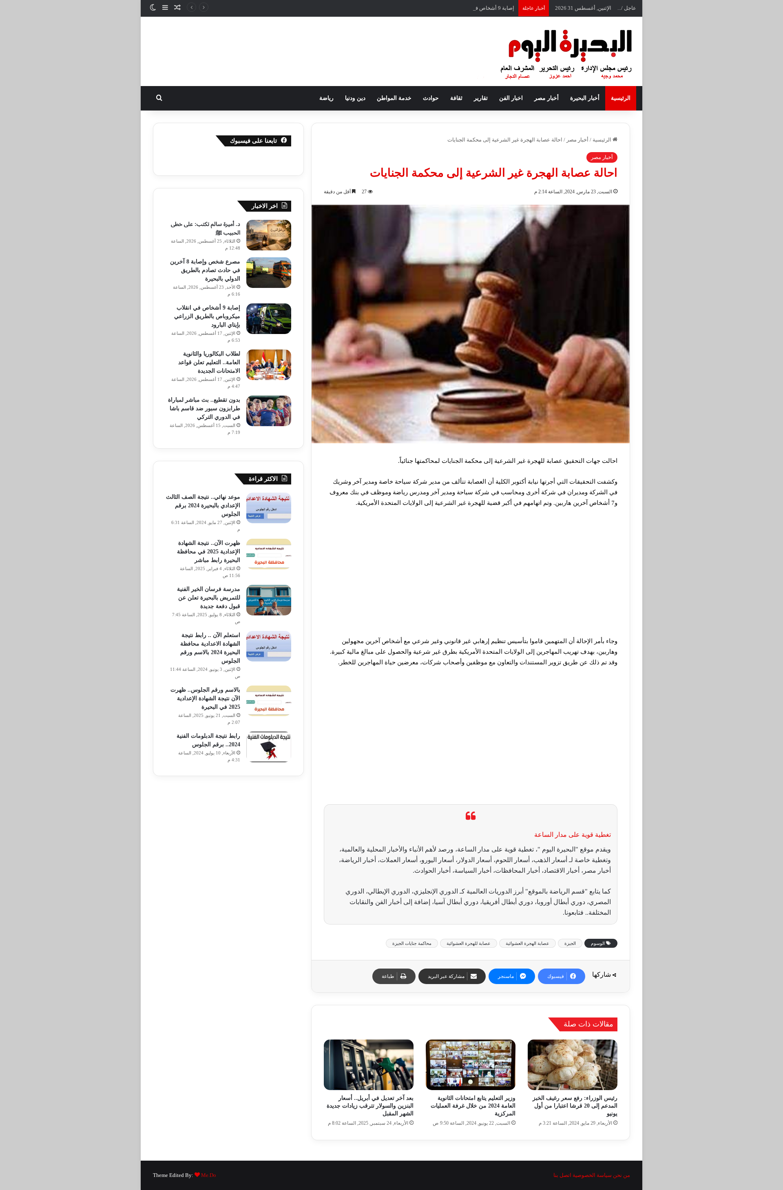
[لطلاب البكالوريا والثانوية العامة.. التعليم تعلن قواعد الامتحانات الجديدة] (268, 364)
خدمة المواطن (394, 98)
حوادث (431, 98)
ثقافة (456, 98)
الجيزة (570, 943)
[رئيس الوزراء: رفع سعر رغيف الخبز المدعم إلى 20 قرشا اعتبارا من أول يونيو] (572, 1065)
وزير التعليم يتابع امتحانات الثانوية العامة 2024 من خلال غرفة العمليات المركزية (473, 1106)
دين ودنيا (355, 98)
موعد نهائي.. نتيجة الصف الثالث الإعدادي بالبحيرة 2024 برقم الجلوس (203, 505)
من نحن (621, 1175)
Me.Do (208, 1175)
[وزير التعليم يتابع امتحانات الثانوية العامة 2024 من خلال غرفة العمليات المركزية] (470, 1065)
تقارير (481, 98)
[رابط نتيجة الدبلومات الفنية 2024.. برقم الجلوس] (268, 747)
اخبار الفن (511, 98)
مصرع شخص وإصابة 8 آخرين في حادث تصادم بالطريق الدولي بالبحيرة (205, 270)
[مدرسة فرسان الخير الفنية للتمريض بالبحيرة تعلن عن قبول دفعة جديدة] (268, 600)
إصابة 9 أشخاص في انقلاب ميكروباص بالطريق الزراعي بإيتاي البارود (439, 8)
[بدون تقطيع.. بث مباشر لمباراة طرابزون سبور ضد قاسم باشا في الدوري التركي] (268, 411)
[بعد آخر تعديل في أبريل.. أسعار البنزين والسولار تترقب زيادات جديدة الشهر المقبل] (369, 1065)
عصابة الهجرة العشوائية (527, 943)
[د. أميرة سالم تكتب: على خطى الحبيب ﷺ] (268, 235)
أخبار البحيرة (584, 98)
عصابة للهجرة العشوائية (469, 943)
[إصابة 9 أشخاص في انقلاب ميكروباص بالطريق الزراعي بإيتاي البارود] (268, 318)
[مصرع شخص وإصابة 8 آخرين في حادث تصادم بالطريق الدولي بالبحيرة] (268, 272)
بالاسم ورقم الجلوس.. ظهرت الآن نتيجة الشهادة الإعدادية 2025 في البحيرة (205, 698)
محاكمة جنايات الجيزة (411, 943)
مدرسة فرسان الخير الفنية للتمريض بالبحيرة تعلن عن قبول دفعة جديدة (208, 597)
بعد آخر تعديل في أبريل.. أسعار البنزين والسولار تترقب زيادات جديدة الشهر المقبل (370, 1106)
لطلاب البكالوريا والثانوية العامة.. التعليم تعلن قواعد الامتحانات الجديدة (209, 362)
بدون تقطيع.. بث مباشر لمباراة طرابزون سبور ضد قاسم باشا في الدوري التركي (204, 408)
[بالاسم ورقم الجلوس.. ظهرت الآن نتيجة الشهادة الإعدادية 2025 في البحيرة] (268, 701)
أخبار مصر (546, 98)
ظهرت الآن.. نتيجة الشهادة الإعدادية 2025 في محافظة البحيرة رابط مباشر (208, 551)
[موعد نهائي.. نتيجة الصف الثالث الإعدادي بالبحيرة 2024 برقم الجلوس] (268, 508)
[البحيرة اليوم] (544, 51)
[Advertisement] (470, 575)
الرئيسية (620, 98)
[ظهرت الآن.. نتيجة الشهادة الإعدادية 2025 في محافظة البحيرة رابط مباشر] (268, 554)
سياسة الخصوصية (592, 1175)
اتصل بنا (562, 1175)
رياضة (326, 98)
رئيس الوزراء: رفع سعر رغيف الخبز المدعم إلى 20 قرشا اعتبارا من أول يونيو (575, 1106)
